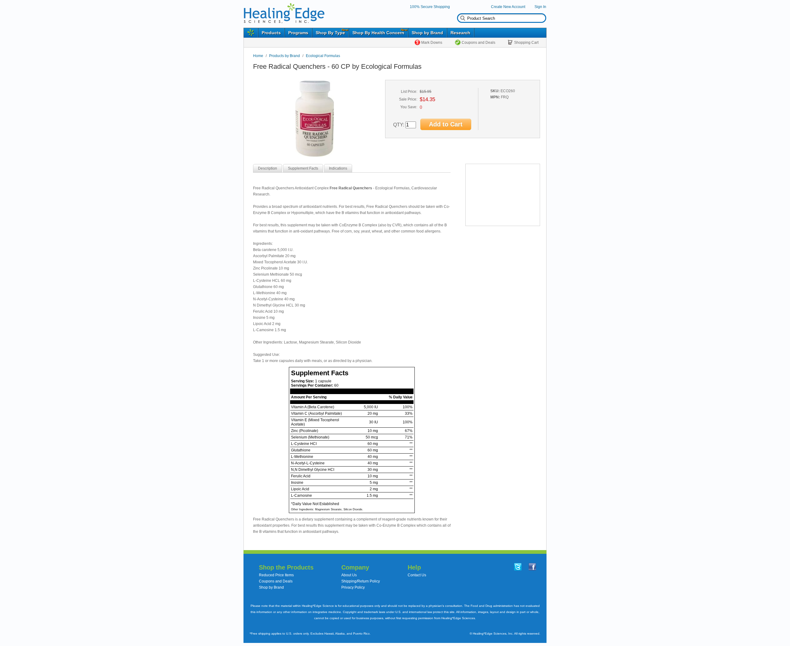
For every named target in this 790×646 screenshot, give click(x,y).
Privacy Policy (353, 587)
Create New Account (508, 7)
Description (267, 168)
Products (271, 32)
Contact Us (417, 575)
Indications (338, 168)
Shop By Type (330, 32)
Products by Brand (284, 56)
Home (258, 56)
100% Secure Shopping (430, 7)
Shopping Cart (526, 42)
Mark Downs (431, 42)
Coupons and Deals (478, 42)
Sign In (540, 7)
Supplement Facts (303, 168)
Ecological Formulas (323, 56)
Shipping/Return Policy (360, 581)
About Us (349, 575)
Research (460, 32)
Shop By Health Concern (378, 32)
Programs (298, 32)
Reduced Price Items (276, 575)
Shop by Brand (427, 32)
